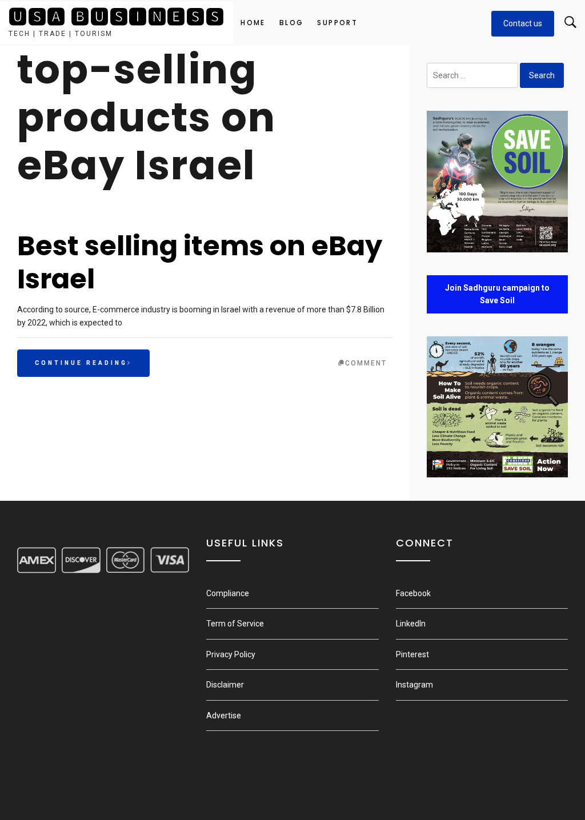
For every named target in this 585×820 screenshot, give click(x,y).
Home (253, 22)
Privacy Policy (230, 654)
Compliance (227, 593)
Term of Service (235, 623)
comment (366, 363)
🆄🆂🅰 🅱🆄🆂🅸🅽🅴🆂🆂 (117, 17)
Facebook (413, 593)
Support (337, 22)
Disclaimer (225, 684)
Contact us (522, 23)
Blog (291, 22)
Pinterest (412, 654)
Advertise (223, 715)
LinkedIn (411, 623)
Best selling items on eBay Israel (199, 262)
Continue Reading (81, 363)
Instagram (414, 684)
